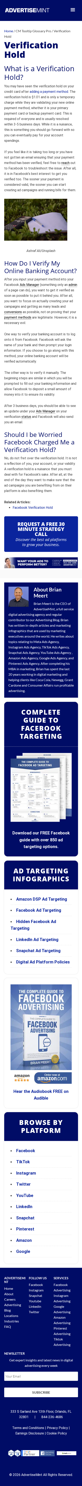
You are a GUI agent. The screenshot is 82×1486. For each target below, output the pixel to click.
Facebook (25, 1150)
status (26, 417)
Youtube (35, 1301)
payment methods (17, 317)
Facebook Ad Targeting (39, 910)
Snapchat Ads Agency (23, 653)
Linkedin (35, 1306)
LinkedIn (24, 1206)
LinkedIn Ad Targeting (37, 939)
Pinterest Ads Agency (23, 663)
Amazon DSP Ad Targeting (41, 899)
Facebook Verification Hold (33, 508)
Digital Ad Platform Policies (43, 961)
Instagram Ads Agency (24, 647)
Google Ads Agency (53, 658)
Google (23, 1251)
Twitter (23, 1184)
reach (65, 163)
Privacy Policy (57, 1428)
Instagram (26, 1173)
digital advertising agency (26, 614)
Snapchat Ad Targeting (38, 950)
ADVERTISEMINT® (27, 10)
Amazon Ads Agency (23, 658)
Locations (11, 1316)
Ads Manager (29, 285)
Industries (11, 1321)
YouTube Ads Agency (56, 653)
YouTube (24, 1195)
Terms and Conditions (28, 1428)
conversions (13, 312)
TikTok (23, 1161)
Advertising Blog (47, 620)
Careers (10, 1299)
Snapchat (25, 1217)
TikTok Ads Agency (55, 647)
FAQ (7, 1326)
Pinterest (25, 1229)
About (8, 1294)
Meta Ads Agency (46, 642)
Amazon (24, 1240)
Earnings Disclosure (29, 1433)
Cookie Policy (57, 1433)
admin (73, 285)
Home (8, 1288)
